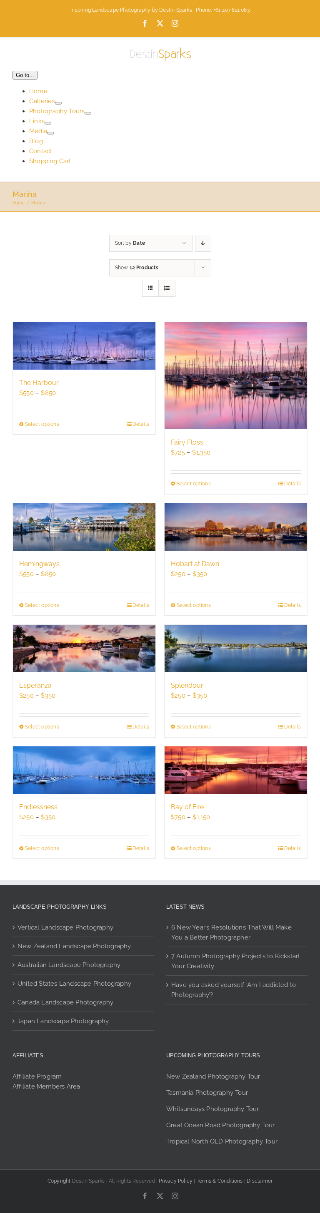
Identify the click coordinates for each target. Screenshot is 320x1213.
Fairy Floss (187, 442)
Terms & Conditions (220, 1181)
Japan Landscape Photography (63, 1021)
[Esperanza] (84, 648)
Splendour (187, 685)
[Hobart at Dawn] (236, 527)
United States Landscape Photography (74, 983)
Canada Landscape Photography (66, 1002)
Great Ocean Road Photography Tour (220, 1125)
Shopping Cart (50, 161)
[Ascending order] (203, 243)
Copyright (59, 1181)
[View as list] (167, 288)
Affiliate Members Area (46, 1086)
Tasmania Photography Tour (207, 1092)
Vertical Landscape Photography (65, 927)
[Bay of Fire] (236, 770)
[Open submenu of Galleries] (58, 103)
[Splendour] (236, 648)
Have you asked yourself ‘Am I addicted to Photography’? (233, 990)
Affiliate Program (37, 1076)
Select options (42, 424)
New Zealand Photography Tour (213, 1076)
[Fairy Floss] (236, 375)
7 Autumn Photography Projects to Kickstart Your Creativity (235, 961)
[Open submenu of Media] (50, 133)
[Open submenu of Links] (48, 123)
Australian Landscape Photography (69, 965)
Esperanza (35, 685)
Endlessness (38, 807)
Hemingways (39, 564)
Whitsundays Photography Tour (212, 1109)
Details (140, 424)
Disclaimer (259, 1181)
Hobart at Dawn (195, 564)
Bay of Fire (187, 807)
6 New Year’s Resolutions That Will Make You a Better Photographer (231, 932)
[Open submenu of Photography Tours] (88, 113)
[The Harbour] (84, 346)
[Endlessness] (84, 770)
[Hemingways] (84, 527)
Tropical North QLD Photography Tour (222, 1141)
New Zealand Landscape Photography (74, 946)
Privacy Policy (175, 1181)
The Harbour (39, 383)
